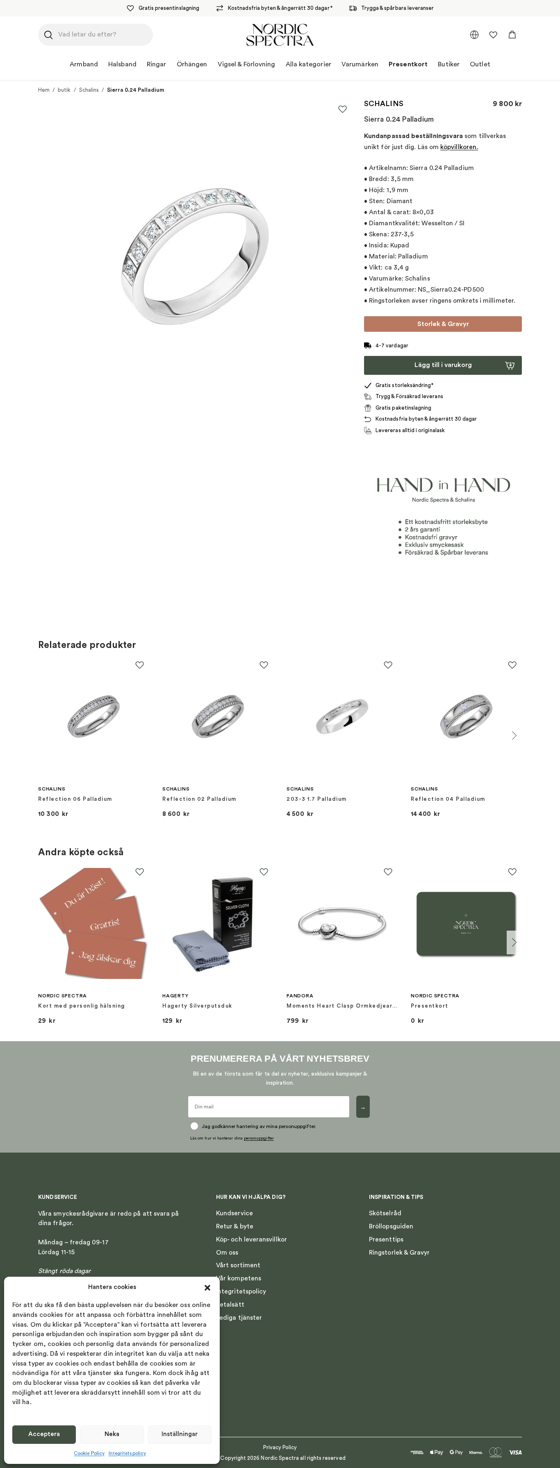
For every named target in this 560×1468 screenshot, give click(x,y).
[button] (207, 1288)
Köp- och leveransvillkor (251, 1239)
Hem (44, 90)
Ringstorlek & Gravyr (399, 1252)
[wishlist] (493, 34)
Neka (112, 1434)
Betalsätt (230, 1304)
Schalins (89, 90)
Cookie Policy (89, 1453)
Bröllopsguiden (391, 1226)
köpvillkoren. (459, 147)
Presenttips (386, 1239)
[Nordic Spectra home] (280, 35)
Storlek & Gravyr (443, 324)
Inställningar (180, 1434)
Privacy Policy (280, 1447)
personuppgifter (259, 1138)
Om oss (227, 1252)
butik (64, 90)
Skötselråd (385, 1213)
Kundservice (234, 1213)
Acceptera (44, 1434)
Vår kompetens (238, 1278)
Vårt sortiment (238, 1265)
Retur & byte (234, 1226)
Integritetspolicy (127, 1453)
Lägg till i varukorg (443, 365)
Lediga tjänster (239, 1317)
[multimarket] (474, 34)
